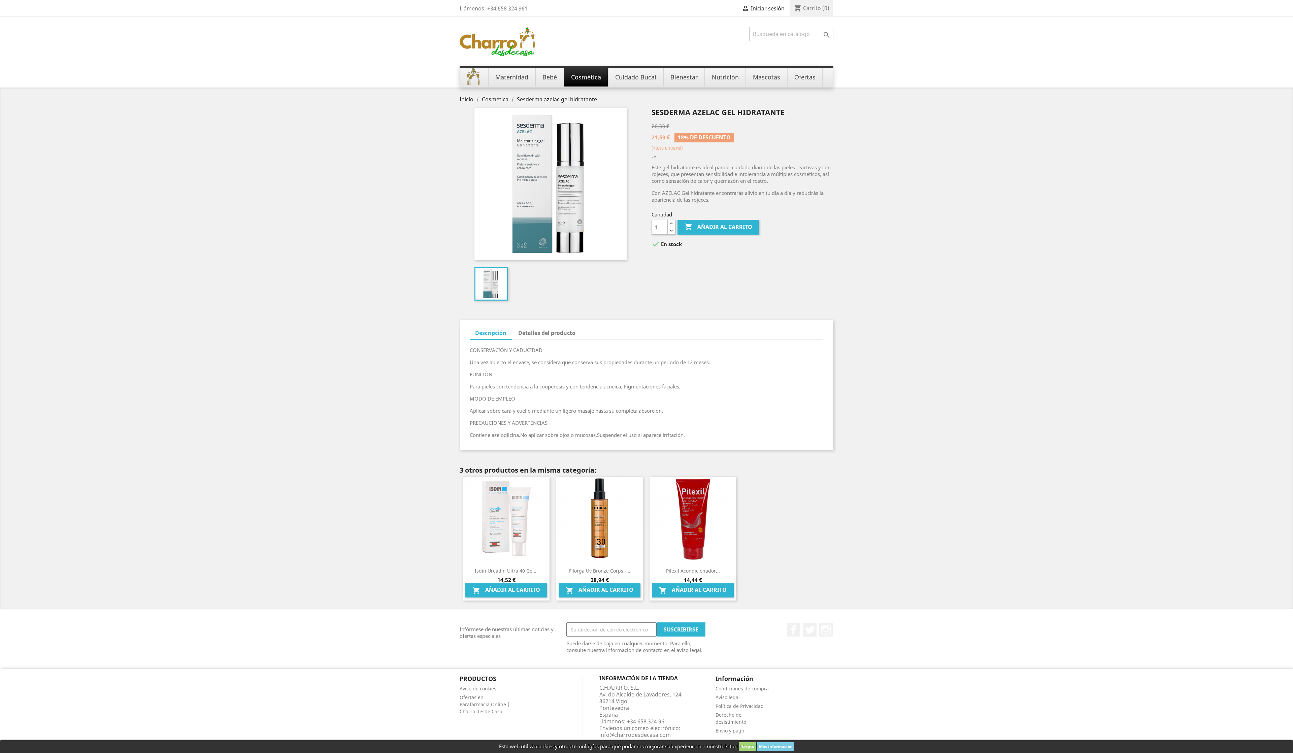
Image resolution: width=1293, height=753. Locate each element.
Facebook (793, 630)
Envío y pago (730, 730)
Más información (776, 746)
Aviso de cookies (478, 688)
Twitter (810, 630)
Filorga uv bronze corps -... (599, 571)
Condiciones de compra (742, 688)
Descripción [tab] (490, 333)
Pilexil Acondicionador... (693, 571)
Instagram (826, 630)
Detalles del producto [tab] (546, 333)
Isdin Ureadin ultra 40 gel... (506, 571)
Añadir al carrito (718, 227)
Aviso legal (728, 697)
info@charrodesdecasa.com (635, 735)
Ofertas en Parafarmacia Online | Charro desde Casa (485, 704)
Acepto (747, 746)
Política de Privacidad (740, 706)
